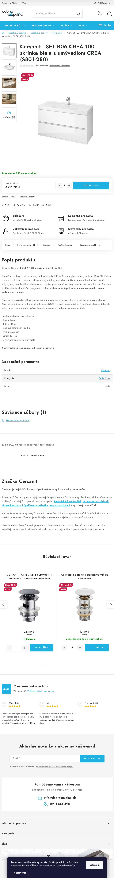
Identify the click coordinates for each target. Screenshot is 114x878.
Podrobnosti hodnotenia (60, 65)
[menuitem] (15, 25)
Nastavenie (20, 872)
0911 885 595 (100, 13)
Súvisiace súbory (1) (26, 244)
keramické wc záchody (96, 501)
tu (74, 865)
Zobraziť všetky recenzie (40, 691)
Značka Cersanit (64, 244)
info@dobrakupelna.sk (60, 798)
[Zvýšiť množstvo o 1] (69, 185)
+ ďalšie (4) (9, 117)
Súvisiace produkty (88, 244)
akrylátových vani (60, 505)
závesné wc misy (11, 505)
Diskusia (46, 244)
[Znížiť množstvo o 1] (59, 185)
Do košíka (91, 185)
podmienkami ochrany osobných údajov (54, 766)
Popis (7, 244)
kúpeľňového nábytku (35, 505)
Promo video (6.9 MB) (18, 420)
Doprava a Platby (10, 3)
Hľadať (78, 14)
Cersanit (31, 196)
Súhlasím (94, 865)
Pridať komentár (33, 455)
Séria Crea (104, 378)
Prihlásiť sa (92, 758)
